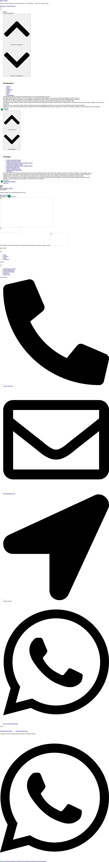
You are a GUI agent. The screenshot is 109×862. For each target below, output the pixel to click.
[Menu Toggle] (1, 8)
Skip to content (4, 0)
